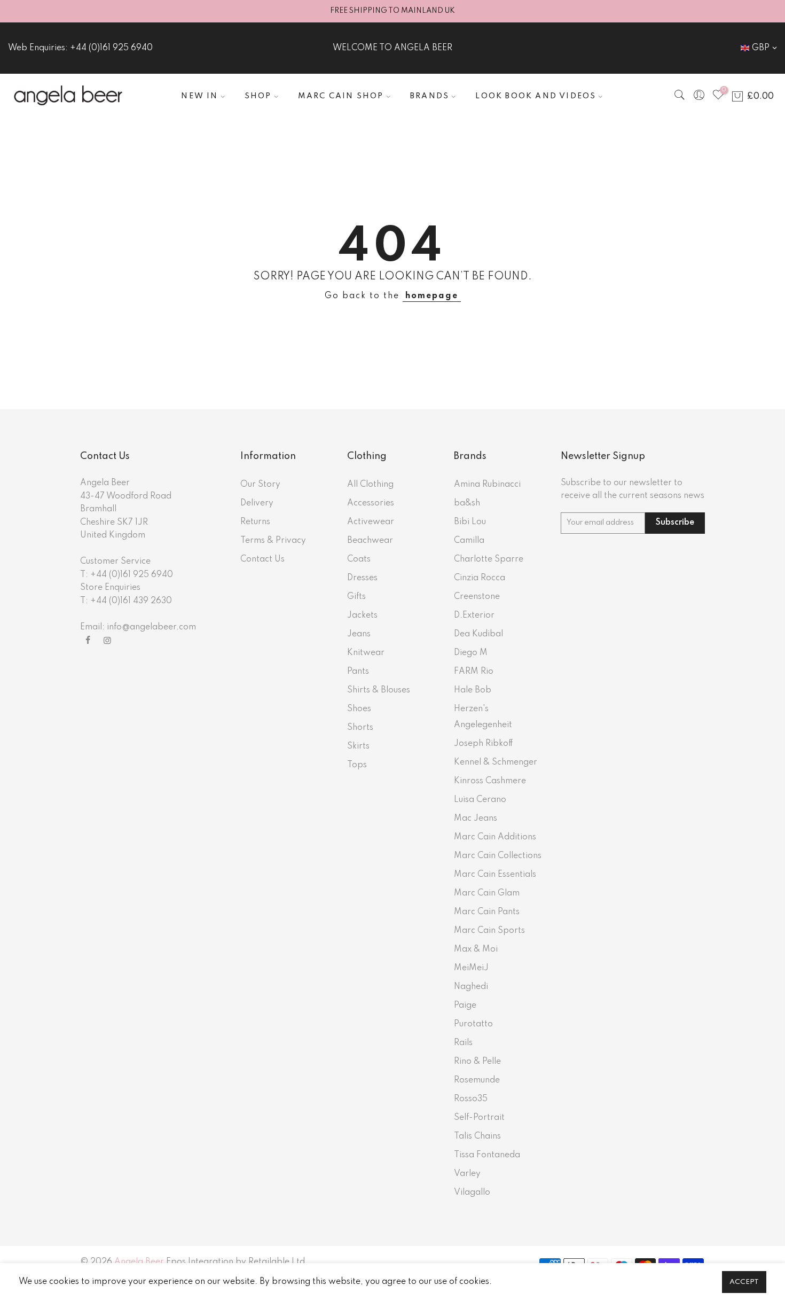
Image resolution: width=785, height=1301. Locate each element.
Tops (357, 765)
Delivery (256, 503)
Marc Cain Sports (489, 930)
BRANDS (429, 96)
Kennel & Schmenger (495, 762)
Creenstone (477, 597)
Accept (744, 1282)
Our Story (260, 484)
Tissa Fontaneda (487, 1155)
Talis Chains (477, 1136)
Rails (463, 1043)
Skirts (358, 746)
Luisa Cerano (480, 800)
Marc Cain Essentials (495, 874)
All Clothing (370, 484)
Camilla (469, 540)
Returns (255, 522)
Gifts (356, 597)
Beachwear (370, 540)
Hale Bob (472, 690)
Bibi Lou (470, 522)
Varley (467, 1174)
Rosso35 (471, 1099)
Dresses (362, 578)
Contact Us (262, 559)
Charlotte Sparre (488, 559)
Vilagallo (472, 1192)
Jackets (362, 615)
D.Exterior (474, 615)
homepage (431, 296)
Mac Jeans (475, 818)
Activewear (370, 522)
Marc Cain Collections (497, 856)
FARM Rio (473, 671)
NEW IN (199, 96)
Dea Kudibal (478, 634)
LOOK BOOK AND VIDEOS (535, 96)
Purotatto (473, 1024)
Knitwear (365, 653)
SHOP (258, 96)
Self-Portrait (479, 1117)
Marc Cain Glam (487, 893)
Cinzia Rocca (479, 578)
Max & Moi (476, 949)
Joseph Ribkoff (483, 743)
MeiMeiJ (471, 968)
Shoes (359, 709)
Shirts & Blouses (378, 690)
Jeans (359, 634)
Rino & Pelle (477, 1061)
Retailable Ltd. (278, 1262)
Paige (465, 1005)
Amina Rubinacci (487, 484)
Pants (358, 671)
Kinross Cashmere (490, 781)
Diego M (471, 653)
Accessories (370, 503)
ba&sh (467, 503)
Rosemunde (477, 1080)
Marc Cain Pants (487, 912)
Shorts (360, 727)
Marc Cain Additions (495, 837)
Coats (359, 559)
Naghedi (471, 987)
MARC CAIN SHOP (341, 96)
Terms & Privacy (273, 540)
